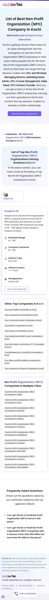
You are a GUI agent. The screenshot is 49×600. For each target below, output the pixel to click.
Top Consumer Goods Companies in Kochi (23, 320)
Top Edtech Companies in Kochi (19, 325)
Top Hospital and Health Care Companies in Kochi (24, 337)
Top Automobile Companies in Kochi (21, 309)
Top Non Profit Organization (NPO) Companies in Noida (20, 393)
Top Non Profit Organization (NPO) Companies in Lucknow (20, 457)
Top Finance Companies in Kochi (19, 330)
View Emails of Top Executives (24, 114)
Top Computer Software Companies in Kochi (24, 368)
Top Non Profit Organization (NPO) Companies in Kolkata (20, 417)
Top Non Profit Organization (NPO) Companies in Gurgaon (20, 441)
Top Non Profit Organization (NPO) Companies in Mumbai (20, 409)
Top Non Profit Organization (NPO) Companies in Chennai (20, 425)
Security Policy (25, 585)
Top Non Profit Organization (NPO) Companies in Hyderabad (20, 433)
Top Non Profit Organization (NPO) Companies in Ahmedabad (20, 465)
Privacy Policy (8, 585)
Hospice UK (12, 211)
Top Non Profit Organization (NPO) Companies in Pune (20, 401)
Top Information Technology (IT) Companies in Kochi (24, 345)
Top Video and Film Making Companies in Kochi (23, 361)
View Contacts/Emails (16, 289)
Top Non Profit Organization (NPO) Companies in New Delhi (20, 449)
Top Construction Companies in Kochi (21, 315)
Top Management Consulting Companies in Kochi (24, 353)
